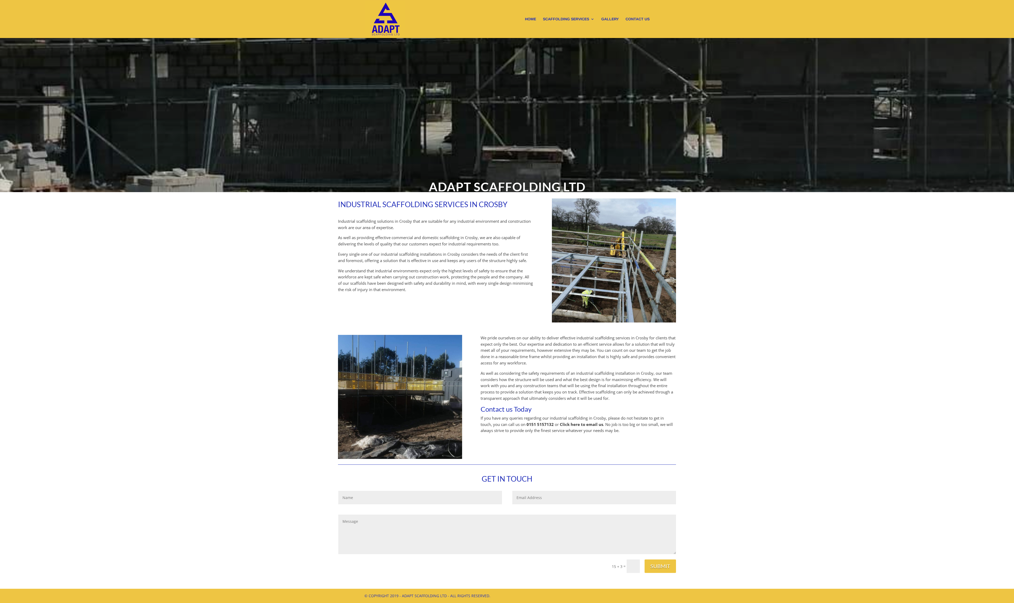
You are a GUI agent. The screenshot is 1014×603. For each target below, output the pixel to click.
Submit (660, 566)
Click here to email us (581, 424)
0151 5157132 (540, 424)
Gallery (610, 19)
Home (530, 19)
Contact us (638, 19)
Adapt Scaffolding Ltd (507, 186)
